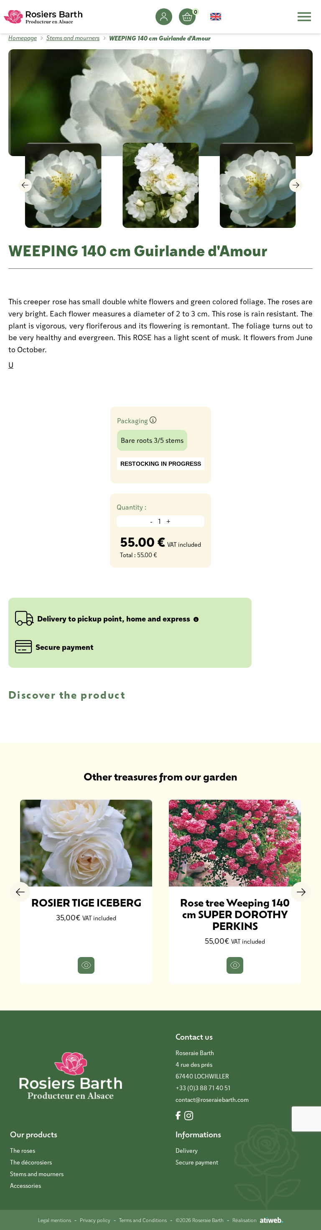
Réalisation (244, 1220)
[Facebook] (178, 1116)
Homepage (22, 38)
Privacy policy (95, 1220)
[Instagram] (188, 1116)
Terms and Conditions (143, 1220)
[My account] (163, 16)
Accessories (25, 1186)
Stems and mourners (72, 38)
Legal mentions (54, 1220)
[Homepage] (43, 17)
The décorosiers (31, 1162)
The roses (22, 1150)
